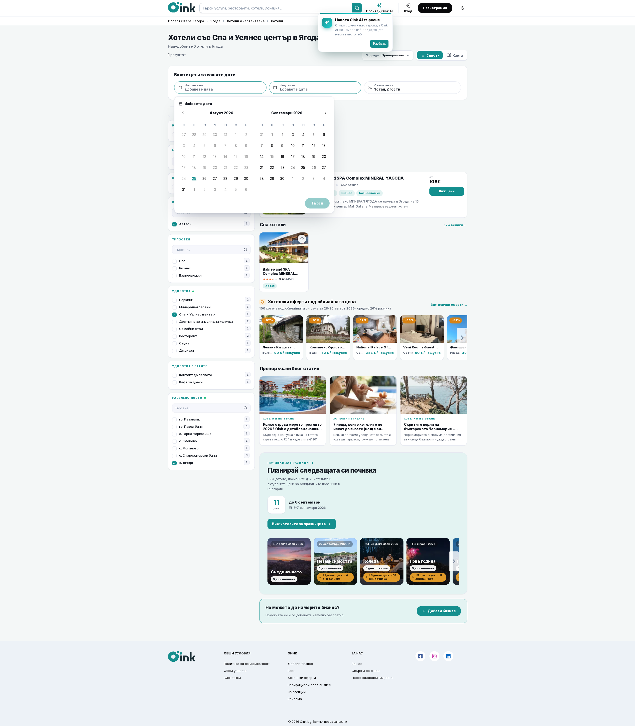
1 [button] (236, 134)
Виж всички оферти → (449, 305)
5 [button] (205, 145)
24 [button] (184, 178)
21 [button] (225, 167)
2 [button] (246, 134)
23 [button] (246, 167)
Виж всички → (455, 225)
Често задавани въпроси (372, 678)
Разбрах (379, 43)
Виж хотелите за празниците (299, 524)
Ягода (215, 21)
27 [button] (184, 134)
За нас (357, 664)
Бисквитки (232, 678)
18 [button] (194, 167)
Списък (432, 55)
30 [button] (215, 134)
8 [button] (236, 145)
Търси (317, 203)
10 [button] (184, 156)
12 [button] (204, 156)
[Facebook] (420, 656)
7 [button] (225, 145)
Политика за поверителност (246, 664)
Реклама (295, 699)
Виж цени (447, 191)
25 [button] (194, 178)
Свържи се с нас (366, 671)
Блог (291, 671)
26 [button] (204, 178)
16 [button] (246, 156)
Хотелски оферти (302, 678)
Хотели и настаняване (245, 21)
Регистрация (435, 8)
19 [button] (204, 167)
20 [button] (215, 167)
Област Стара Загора (186, 21)
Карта (458, 55)
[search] (275, 8)
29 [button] (204, 134)
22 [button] (236, 167)
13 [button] (215, 156)
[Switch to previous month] (183, 113)
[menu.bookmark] (302, 239)
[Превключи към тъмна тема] (462, 8)
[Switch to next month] (326, 113)
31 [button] (225, 134)
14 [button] (225, 156)
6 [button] (215, 145)
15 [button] (236, 156)
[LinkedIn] (448, 656)
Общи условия (235, 671)
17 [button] (184, 167)
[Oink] (181, 7)
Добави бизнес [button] (300, 664)
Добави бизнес (442, 611)
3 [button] (184, 145)
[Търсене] (357, 8)
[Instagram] (434, 656)
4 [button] (194, 145)
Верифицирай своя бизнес (309, 685)
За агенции (297, 692)
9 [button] (246, 145)
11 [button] (194, 156)
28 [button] (194, 134)
